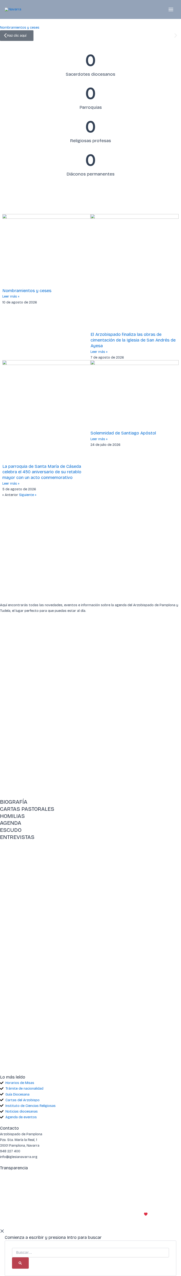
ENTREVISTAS (17, 837)
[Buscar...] (90, 1253)
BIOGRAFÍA (13, 802)
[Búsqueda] (20, 1263)
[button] (5, 36)
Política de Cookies (35, 1197)
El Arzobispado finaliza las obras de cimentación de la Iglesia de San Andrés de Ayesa (133, 340)
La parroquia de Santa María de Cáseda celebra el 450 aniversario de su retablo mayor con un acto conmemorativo (41, 472)
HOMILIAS (12, 816)
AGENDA (10, 823)
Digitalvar (156, 1214)
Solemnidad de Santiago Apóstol (123, 433)
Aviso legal (8, 1197)
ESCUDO (10, 830)
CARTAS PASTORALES (27, 809)
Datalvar (174, 1214)
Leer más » (10, 296)
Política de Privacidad (70, 1197)
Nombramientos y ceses (26, 290)
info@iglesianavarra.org (133, 1174)
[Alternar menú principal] (170, 9)
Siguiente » (27, 495)
